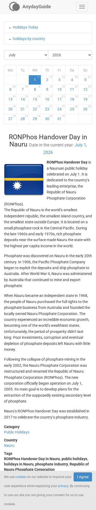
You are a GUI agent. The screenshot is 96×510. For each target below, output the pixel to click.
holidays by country (29, 39)
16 (49, 98)
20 (12, 108)
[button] (82, 6)
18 (74, 98)
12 (87, 88)
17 (61, 98)
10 (61, 88)
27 (12, 117)
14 (24, 98)
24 (61, 108)
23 (49, 108)
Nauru (9, 445)
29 (36, 117)
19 (87, 98)
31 (61, 117)
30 (49, 117)
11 (74, 88)
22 (36, 108)
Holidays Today (25, 27)
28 (24, 117)
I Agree (83, 477)
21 (24, 108)
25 (74, 108)
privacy (63, 486)
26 (87, 108)
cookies (20, 477)
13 (12, 98)
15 (36, 98)
